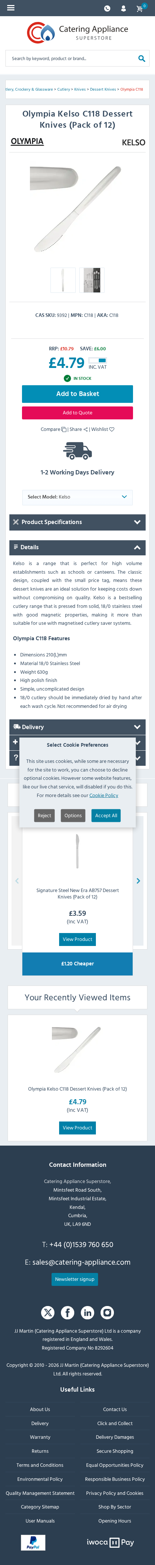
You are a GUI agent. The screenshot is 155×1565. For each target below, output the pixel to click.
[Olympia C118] (77, 209)
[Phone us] (107, 8)
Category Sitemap (40, 1507)
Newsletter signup (74, 1279)
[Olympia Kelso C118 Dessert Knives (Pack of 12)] (77, 1050)
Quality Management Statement (40, 1493)
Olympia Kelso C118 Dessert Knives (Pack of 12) (77, 1088)
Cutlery (63, 89)
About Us (40, 1409)
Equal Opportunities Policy (114, 1465)
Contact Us (115, 1409)
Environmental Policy (40, 1479)
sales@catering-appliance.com (81, 1262)
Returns (40, 1451)
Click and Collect (115, 1423)
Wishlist (100, 429)
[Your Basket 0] (139, 8)
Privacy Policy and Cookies (114, 1493)
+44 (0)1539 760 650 (81, 1244)
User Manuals (40, 1520)
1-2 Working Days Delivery (77, 472)
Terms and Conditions (40, 1465)
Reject (44, 815)
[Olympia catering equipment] (27, 142)
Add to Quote (77, 412)
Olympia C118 (131, 89)
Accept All (106, 815)
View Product (77, 939)
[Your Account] (123, 8)
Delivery (32, 727)
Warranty (40, 1437)
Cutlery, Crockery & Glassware (27, 89)
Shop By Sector (114, 1507)
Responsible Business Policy (115, 1479)
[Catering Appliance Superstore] (77, 33)
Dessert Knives (103, 89)
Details (29, 547)
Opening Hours (114, 1520)
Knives (80, 89)
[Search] (142, 58)
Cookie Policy (103, 795)
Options (73, 815)
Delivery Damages (115, 1437)
